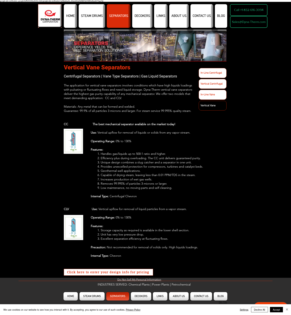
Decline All (259, 309)
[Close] (287, 309)
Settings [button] (244, 309)
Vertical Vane (208, 105)
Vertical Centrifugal (212, 84)
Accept (276, 309)
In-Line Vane (208, 94)
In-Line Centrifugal (211, 73)
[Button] (50, 17)
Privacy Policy (133, 309)
